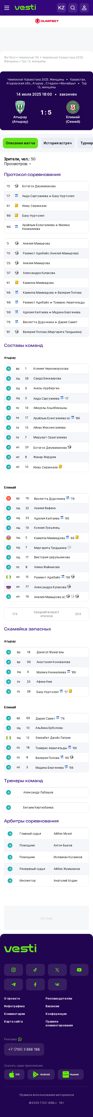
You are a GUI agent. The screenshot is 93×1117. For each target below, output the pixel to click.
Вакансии (52, 1006)
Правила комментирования (59, 1023)
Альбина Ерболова (49, 728)
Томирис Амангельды (51, 748)
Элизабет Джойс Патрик (53, 737)
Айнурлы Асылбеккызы (50, 408)
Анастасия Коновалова (53, 662)
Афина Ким (44, 681)
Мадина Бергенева (50, 767)
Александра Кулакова (50, 587)
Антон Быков (63, 845)
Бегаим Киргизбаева (38, 807)
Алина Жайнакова (47, 567)
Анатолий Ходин (65, 880)
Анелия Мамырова (47, 597)
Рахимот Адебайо (47, 577)
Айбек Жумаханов (67, 869)
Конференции (56, 1014)
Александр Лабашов (38, 792)
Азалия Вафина (45, 508)
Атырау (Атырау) (20, 119)
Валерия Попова (47, 758)
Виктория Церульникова (52, 557)
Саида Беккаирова (47, 378)
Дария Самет (45, 718)
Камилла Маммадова (49, 538)
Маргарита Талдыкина (50, 548)
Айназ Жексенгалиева (49, 427)
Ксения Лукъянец (47, 527)
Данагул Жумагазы (50, 652)
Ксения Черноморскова (50, 368)
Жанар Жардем (44, 457)
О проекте (12, 998)
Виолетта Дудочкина (49, 498)
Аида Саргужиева (46, 398)
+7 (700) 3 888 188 (24, 1049)
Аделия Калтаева (46, 518)
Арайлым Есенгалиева (49, 418)
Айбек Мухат (63, 833)
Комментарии (14, 1014)
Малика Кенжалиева (51, 672)
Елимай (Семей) (73, 119)
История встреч (58, 143)
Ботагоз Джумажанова (50, 447)
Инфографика (14, 1006)
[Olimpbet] (46, 21)
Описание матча (20, 143)
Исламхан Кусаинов (68, 857)
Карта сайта (13, 1021)
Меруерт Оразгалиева (50, 437)
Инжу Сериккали (45, 467)
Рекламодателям (59, 998)
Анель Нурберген (46, 388)
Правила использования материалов (46, 1095)
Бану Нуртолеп (47, 692)
